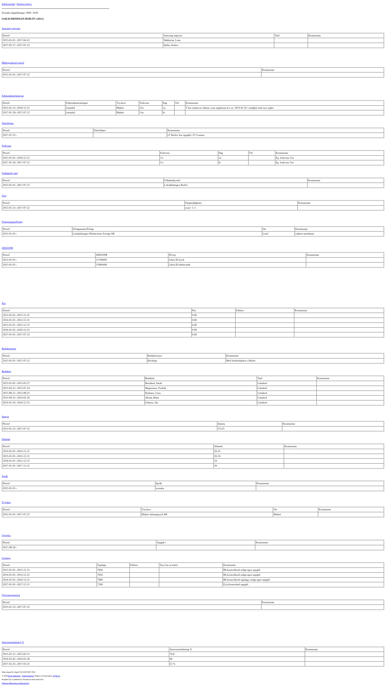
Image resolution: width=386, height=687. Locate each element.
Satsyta (5, 416)
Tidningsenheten (28, 676)
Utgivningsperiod (11, 595)
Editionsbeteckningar (13, 95)
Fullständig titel (10, 173)
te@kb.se (56, 676)
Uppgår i (6, 535)
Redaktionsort (9, 348)
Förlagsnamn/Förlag (12, 221)
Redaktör (6, 371)
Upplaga (6, 558)
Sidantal (6, 439)
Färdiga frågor (24, 4)
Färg (4, 195)
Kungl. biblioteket (14, 676)
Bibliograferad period (13, 62)
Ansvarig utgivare (11, 28)
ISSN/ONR (7, 248)
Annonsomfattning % (13, 642)
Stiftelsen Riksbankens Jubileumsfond (15, 683)
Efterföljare (8, 123)
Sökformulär (8, 4)
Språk (5, 476)
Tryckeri (6, 502)
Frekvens (6, 145)
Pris (4, 303)
